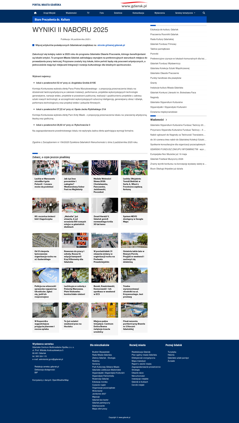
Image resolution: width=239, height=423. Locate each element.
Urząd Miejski (49, 13)
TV (88, 13)
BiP (36, 372)
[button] (204, 13)
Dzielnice (118, 13)
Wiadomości (71, 13)
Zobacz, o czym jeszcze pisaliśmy (51, 157)
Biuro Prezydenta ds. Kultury (52, 19)
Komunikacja (138, 13)
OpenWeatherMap (60, 379)
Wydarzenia (159, 13)
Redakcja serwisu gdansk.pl (47, 366)
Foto (102, 13)
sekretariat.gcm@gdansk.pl (51, 359)
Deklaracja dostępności (45, 369)
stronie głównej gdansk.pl (111, 45)
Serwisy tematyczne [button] (184, 13)
